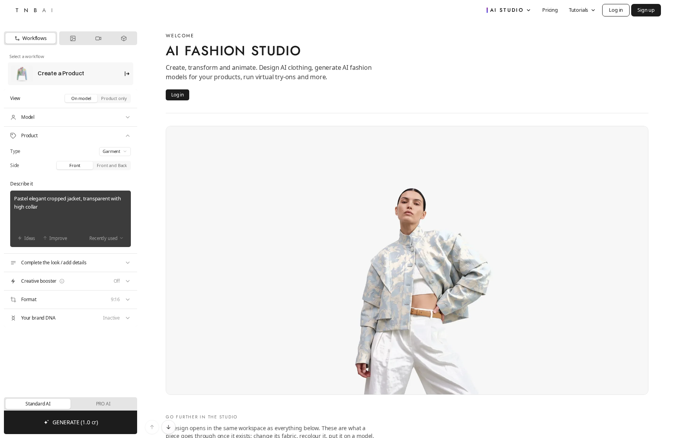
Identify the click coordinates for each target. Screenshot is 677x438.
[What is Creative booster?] (62, 281)
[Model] (70, 117)
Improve (58, 238)
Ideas (29, 238)
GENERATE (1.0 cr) (75, 422)
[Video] (98, 38)
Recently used (103, 238)
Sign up (646, 9)
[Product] (70, 136)
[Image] (73, 38)
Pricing (550, 9)
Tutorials (578, 9)
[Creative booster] (70, 281)
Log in (616, 9)
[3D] (124, 38)
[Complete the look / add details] (70, 263)
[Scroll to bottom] (168, 427)
